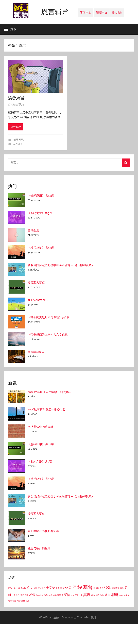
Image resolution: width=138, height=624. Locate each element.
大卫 (101, 588)
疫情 (73, 595)
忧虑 (13, 595)
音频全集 (33, 230)
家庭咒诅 (115, 588)
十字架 (50, 588)
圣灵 (68, 587)
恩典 (27, 595)
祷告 (93, 595)
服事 (55, 595)
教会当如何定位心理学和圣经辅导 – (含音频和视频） (61, 265)
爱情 (67, 595)
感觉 (32, 595)
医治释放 (41, 588)
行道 (14, 601)
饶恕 (27, 601)
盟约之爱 (79, 595)
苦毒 (125, 595)
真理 (87, 594)
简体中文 (85, 12)
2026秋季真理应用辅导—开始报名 (49, 392)
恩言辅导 (54, 11)
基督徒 (96, 588)
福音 (97, 595)
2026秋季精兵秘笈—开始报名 (46, 409)
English (117, 12)
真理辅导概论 (36, 352)
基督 (88, 587)
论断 (19, 601)
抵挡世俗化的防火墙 (40, 427)
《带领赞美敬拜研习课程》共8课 (48, 317)
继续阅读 (16, 126)
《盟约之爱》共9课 (40, 213)
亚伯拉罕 (11, 588)
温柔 (59, 595)
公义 (30, 588)
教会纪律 (39, 595)
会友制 (23, 588)
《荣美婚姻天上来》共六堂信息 (48, 334)
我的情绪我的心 (38, 300)
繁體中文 (102, 12)
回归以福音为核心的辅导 (43, 531)
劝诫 (35, 588)
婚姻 (107, 587)
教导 (46, 595)
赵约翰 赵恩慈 (16, 104)
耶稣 (115, 594)
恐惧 (22, 595)
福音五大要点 (36, 282)
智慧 (50, 595)
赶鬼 (23, 601)
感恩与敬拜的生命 (39, 548)
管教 (102, 595)
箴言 (108, 595)
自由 (121, 595)
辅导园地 (18, 139)
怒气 (18, 595)
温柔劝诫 (16, 98)
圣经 (77, 587)
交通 (18, 588)
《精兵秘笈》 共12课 (41, 247)
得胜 (122, 588)
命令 (57, 588)
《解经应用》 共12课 (41, 195)
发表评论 (18, 144)
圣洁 (62, 588)
